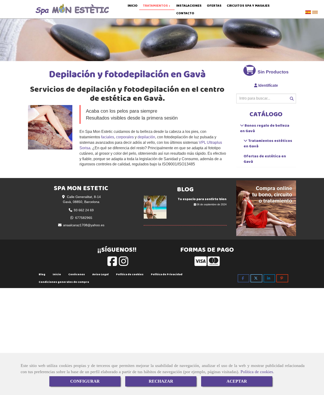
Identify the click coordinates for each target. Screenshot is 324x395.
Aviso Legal (100, 274)
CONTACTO (185, 13)
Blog (42, 274)
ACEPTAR (237, 381)
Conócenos (76, 274)
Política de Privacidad (166, 274)
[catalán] (315, 11)
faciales (107, 137)
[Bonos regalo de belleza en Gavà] (242, 125)
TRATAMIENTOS (156, 5)
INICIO (133, 5)
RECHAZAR (161, 381)
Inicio (57, 274)
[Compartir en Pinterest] (282, 278)
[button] (266, 85)
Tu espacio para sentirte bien (202, 199)
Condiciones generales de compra (64, 282)
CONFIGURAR (85, 381)
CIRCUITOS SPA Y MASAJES (248, 5)
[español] (308, 11)
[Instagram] (123, 264)
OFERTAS (214, 5)
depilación (146, 137)
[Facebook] (112, 264)
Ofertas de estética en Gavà (265, 158)
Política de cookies (257, 371)
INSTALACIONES (189, 5)
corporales (125, 137)
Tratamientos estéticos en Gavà (268, 143)
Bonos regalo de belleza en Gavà (264, 128)
